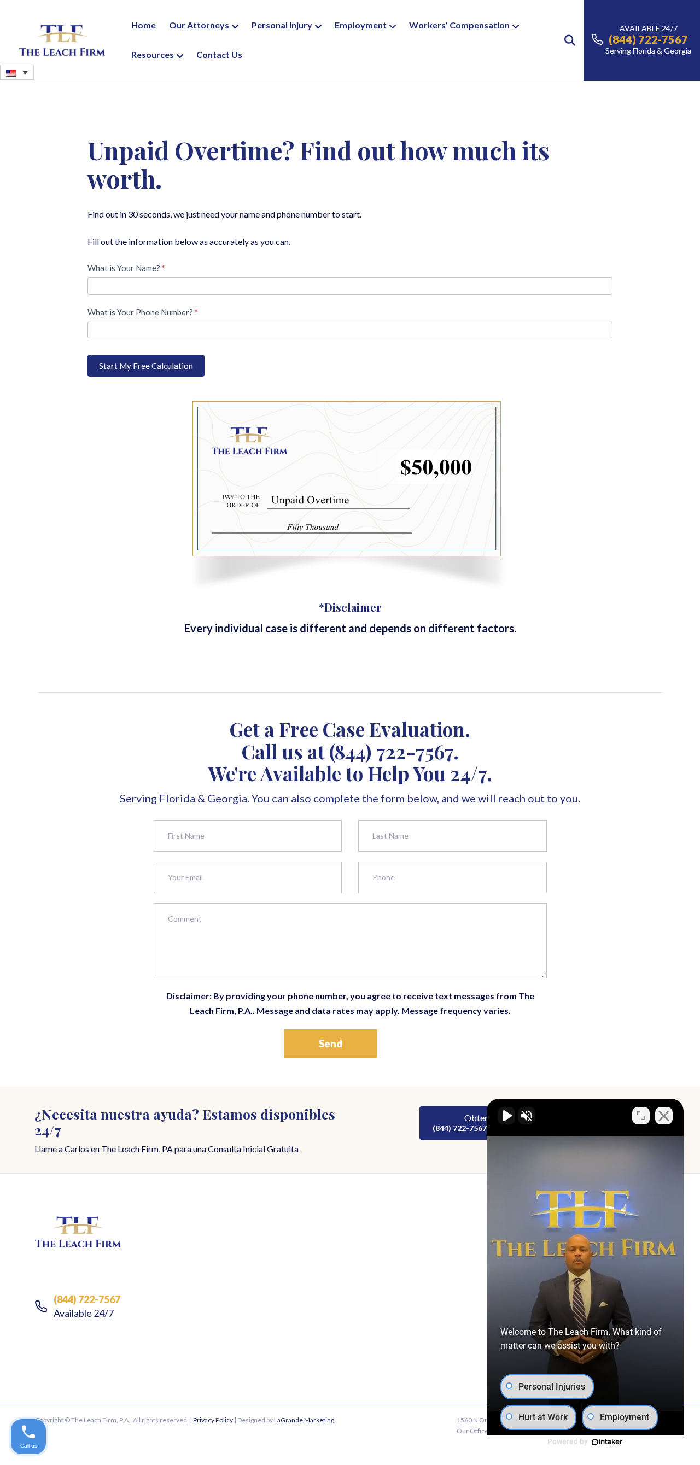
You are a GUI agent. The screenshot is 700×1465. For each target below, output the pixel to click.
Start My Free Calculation (146, 366)
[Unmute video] (506, 1115)
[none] (17, 72)
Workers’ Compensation (459, 25)
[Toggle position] (641, 1115)
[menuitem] (17, 72)
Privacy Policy (213, 1420)
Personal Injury (282, 25)
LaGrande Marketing (304, 1420)
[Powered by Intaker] (607, 1442)
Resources (152, 54)
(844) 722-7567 (391, 751)
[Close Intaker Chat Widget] (664, 1115)
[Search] (564, 40)
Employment (361, 25)
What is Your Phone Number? (143, 312)
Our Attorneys (199, 25)
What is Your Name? (126, 268)
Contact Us (219, 54)
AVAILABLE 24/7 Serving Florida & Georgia (648, 39)
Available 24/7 (87, 1306)
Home (143, 25)
